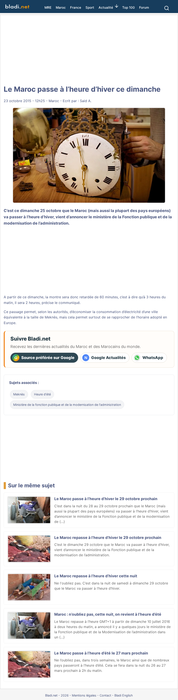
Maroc (61, 7)
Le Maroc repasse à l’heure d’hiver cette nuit (95, 576)
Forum (144, 7)
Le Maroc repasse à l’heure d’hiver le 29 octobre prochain (107, 537)
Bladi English (123, 695)
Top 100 (128, 7)
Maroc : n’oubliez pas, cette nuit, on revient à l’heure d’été (107, 614)
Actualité (106, 7)
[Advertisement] (90, 50)
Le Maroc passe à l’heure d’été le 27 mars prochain (101, 653)
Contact (105, 695)
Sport (90, 7)
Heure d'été (42, 394)
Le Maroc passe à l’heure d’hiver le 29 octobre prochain (105, 498)
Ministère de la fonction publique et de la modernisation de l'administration (67, 404)
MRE (47, 7)
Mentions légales (84, 695)
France (75, 7)
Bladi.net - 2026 (57, 695)
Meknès (19, 394)
